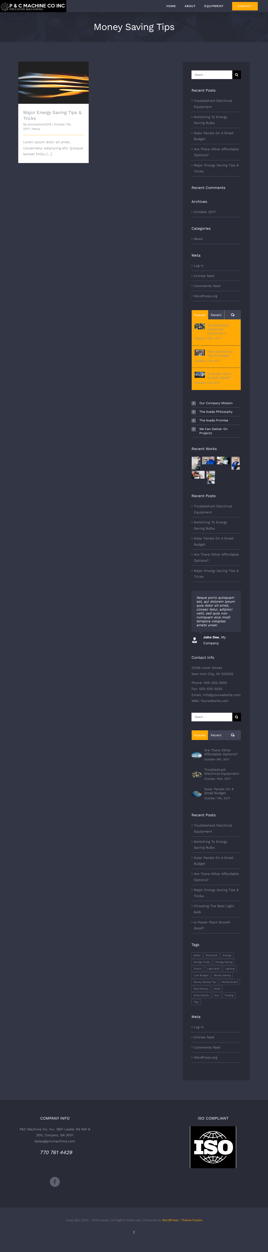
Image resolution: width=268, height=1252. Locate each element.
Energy (227, 955)
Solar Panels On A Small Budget (218, 791)
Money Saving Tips (205, 981)
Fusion (198, 968)
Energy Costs (202, 961)
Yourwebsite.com (215, 701)
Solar (217, 988)
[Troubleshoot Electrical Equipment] (200, 326)
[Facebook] (55, 1182)
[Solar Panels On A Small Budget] (196, 794)
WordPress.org (205, 296)
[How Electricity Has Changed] (200, 352)
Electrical (211, 955)
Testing (229, 995)
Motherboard (230, 981)
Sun (216, 995)
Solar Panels (201, 995)
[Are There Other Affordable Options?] (196, 755)
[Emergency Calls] (210, 477)
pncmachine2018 (39, 124)
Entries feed (204, 276)
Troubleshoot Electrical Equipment (218, 329)
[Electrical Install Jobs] (235, 463)
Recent (216, 315)
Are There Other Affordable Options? (220, 752)
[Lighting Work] (223, 460)
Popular (200, 315)
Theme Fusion (191, 1220)
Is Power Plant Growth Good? (219, 376)
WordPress (170, 1220)
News (36, 129)
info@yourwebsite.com (222, 695)
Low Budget (201, 975)
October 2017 (205, 212)
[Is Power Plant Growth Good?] (200, 375)
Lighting (230, 968)
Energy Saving (223, 961)
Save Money (201, 988)
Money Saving (222, 975)
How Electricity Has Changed (219, 353)
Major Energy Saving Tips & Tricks (53, 79)
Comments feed (207, 286)
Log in (199, 266)
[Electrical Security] (208, 460)
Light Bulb (213, 968)
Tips (196, 1002)
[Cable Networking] (198, 474)
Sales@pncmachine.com (55, 1141)
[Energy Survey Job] (196, 463)
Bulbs (197, 955)
